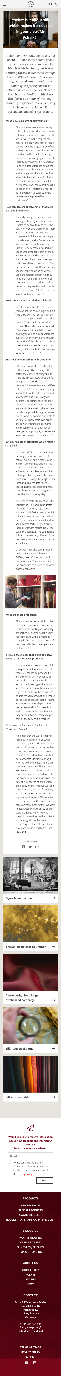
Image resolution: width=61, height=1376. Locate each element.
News (30, 1284)
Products (31, 1198)
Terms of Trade (30, 1347)
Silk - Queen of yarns (19, 1048)
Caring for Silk (30, 1242)
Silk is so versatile (17, 1097)
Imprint (31, 1356)
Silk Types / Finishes (30, 1247)
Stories (30, 1279)
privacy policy (25, 1174)
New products (31, 1205)
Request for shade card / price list (30, 1219)
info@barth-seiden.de (31, 1331)
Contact (30, 1295)
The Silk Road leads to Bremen (26, 947)
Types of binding (30, 1252)
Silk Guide (30, 1231)
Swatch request (30, 1215)
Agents (31, 1274)
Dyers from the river (19, 898)
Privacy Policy (30, 1352)
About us (30, 1263)
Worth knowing (30, 1237)
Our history (30, 1270)
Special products (30, 1210)
